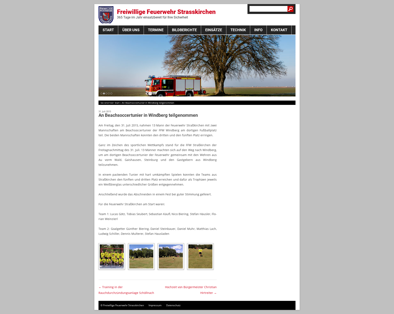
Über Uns (131, 30)
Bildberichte (184, 30)
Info (258, 30)
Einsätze (213, 30)
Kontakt (279, 30)
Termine (156, 30)
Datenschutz (173, 305)
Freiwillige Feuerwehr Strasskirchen (166, 13)
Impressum (155, 305)
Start (108, 30)
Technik (238, 30)
